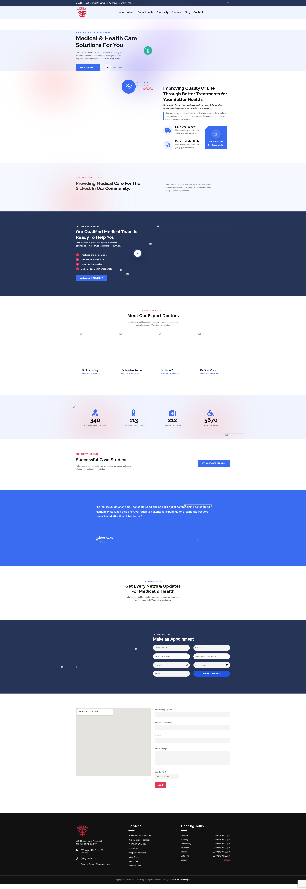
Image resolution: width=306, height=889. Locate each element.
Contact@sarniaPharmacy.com (95, 864)
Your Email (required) (163, 723)
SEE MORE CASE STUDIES (213, 463)
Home (120, 12)
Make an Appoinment (90, 278)
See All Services (87, 67)
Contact (198, 12)
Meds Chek (133, 861)
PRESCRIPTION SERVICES (139, 835)
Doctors (176, 12)
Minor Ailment (134, 857)
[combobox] (171, 656)
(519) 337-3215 (127, 3)
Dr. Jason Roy (90, 370)
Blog (187, 12)
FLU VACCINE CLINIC (137, 844)
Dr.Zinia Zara (208, 370)
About (130, 12)
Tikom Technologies (182, 880)
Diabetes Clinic (134, 866)
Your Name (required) (163, 710)
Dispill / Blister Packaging (139, 840)
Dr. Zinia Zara (169, 370)
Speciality (162, 12)
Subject (158, 736)
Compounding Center (137, 853)
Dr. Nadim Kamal (131, 370)
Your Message (161, 749)
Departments (145, 12)
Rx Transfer (133, 848)
